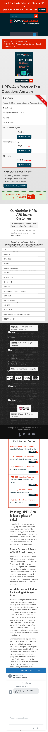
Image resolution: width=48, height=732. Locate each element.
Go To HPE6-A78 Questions (15, 186)
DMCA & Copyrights (18, 364)
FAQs (13, 356)
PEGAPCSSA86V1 (11, 268)
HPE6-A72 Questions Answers (22, 456)
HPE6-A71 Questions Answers (22, 446)
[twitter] (24, 434)
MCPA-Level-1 (9, 319)
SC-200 (7, 272)
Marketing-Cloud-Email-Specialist (17, 314)
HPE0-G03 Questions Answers (22, 477)
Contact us (15, 361)
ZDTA (6, 249)
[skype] (29, 434)
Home (5, 41)
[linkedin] (33, 434)
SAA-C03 (7, 259)
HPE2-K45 (8, 282)
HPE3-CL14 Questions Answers (22, 500)
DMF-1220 (8, 277)
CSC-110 (7, 286)
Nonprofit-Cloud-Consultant (15, 291)
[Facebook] (19, 434)
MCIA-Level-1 (9, 300)
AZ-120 (7, 305)
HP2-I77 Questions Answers (21, 489)
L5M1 (6, 263)
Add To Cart (25, 137)
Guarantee (15, 343)
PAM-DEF (8, 254)
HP (12, 41)
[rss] (20, 436)
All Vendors (15, 340)
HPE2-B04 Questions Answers (22, 467)
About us (14, 358)
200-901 (7, 296)
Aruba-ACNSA (21, 41)
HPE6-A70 (8, 309)
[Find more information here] (26, 699)
